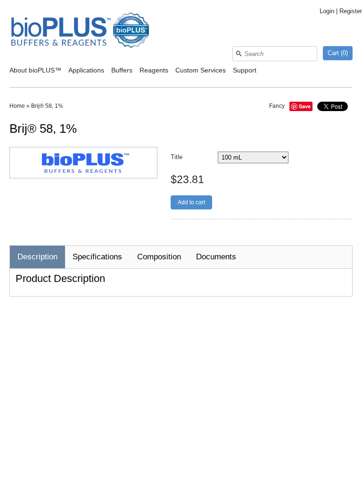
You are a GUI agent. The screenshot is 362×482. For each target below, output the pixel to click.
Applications (86, 70)
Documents (216, 256)
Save (305, 106)
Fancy (277, 106)
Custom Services (200, 70)
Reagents (154, 70)
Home (17, 106)
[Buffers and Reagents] (80, 31)
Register (350, 11)
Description (37, 256)
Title (176, 157)
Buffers (121, 70)
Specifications (97, 256)
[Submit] (239, 53)
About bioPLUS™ (35, 70)
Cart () (338, 52)
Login (327, 11)
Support (244, 70)
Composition (159, 256)
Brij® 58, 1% (47, 106)
